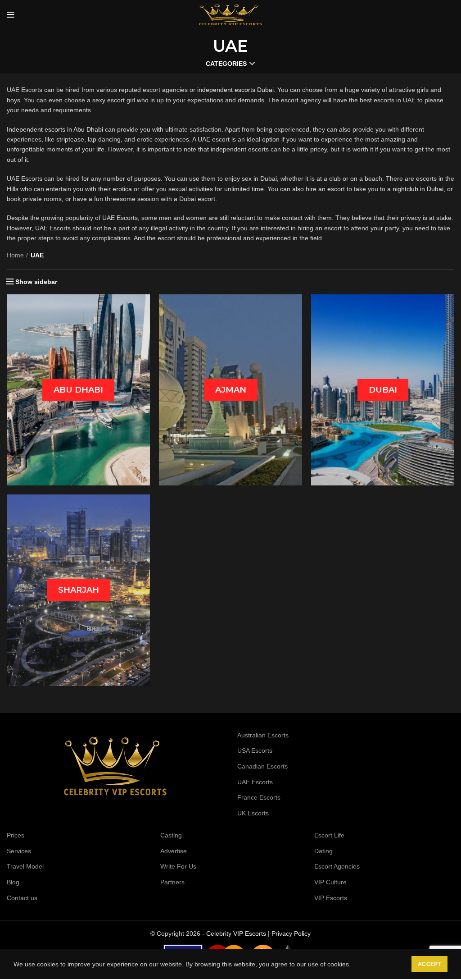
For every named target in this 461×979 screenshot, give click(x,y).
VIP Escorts (330, 897)
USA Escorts (254, 750)
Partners (172, 882)
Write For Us (178, 866)
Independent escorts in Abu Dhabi (55, 129)
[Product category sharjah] (78, 590)
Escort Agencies (337, 866)
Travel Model (25, 866)
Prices (15, 835)
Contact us (22, 897)
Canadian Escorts (262, 766)
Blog (13, 882)
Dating (323, 851)
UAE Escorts (255, 782)
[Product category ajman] (230, 389)
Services (19, 851)
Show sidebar (36, 282)
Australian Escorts (263, 735)
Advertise (173, 851)
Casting (171, 835)
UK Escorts (253, 813)
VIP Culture (330, 882)
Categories (226, 63)
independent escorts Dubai (235, 89)
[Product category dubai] (382, 389)
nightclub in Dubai (418, 188)
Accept (429, 964)
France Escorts (258, 797)
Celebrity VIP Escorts (236, 933)
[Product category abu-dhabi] (78, 389)
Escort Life (329, 835)
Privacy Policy (291, 933)
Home (15, 255)
